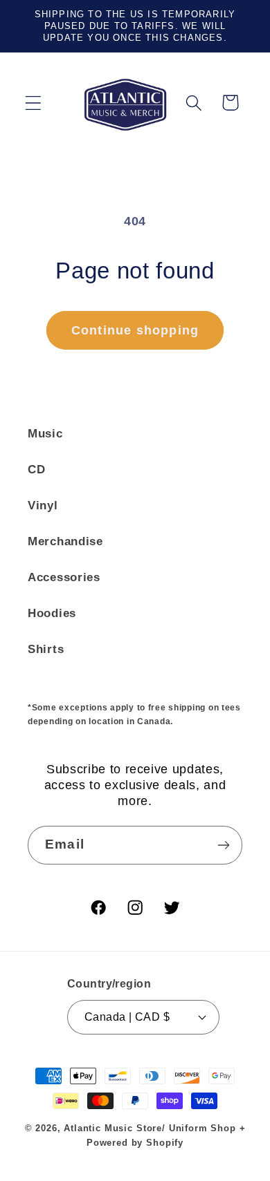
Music (45, 433)
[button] (33, 102)
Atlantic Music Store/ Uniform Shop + (154, 1128)
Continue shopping (135, 330)
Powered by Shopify (135, 1142)
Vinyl (43, 505)
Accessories (64, 577)
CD (36, 469)
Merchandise (65, 541)
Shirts (46, 649)
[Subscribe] (223, 845)
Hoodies (52, 613)
